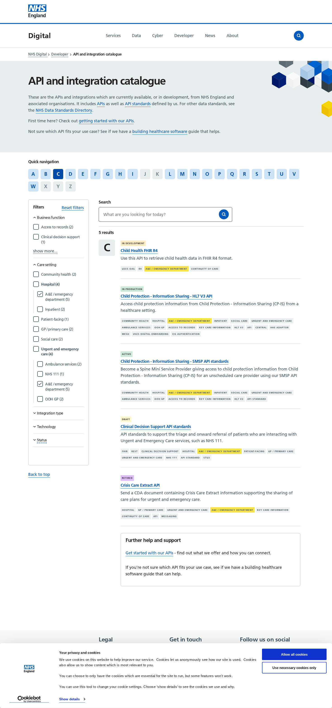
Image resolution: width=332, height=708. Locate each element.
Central (261, 327)
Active (126, 354)
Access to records (181, 327)
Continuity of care (205, 268)
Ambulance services (136, 327)
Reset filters (73, 207)
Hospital (158, 320)
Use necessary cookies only (294, 667)
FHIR (125, 451)
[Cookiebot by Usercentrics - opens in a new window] (29, 699)
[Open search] (299, 36)
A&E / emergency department (166, 268)
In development (133, 243)
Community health (135, 320)
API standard (256, 399)
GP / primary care (281, 451)
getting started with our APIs (106, 120)
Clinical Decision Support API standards (156, 426)
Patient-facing (254, 451)
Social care (239, 320)
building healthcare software (159, 131)
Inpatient (220, 320)
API (249, 327)
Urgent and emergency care (272, 320)
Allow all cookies (294, 654)
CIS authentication (186, 334)
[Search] (224, 214)
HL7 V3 (238, 327)
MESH (125, 334)
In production (132, 289)
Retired (127, 478)
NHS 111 (171, 457)
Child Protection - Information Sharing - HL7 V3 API (166, 296)
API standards (138, 103)
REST (134, 451)
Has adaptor (279, 327)
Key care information (215, 327)
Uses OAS (128, 268)
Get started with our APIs (149, 552)
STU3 (206, 457)
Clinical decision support (160, 451)
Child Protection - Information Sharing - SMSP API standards (174, 361)
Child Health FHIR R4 (139, 250)
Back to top (39, 474)
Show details (69, 699)
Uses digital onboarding (150, 334)
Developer (59, 54)
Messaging (169, 516)
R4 (140, 268)
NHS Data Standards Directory (64, 110)
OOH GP (159, 327)
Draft (126, 419)
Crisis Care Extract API (140, 485)
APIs (101, 103)
